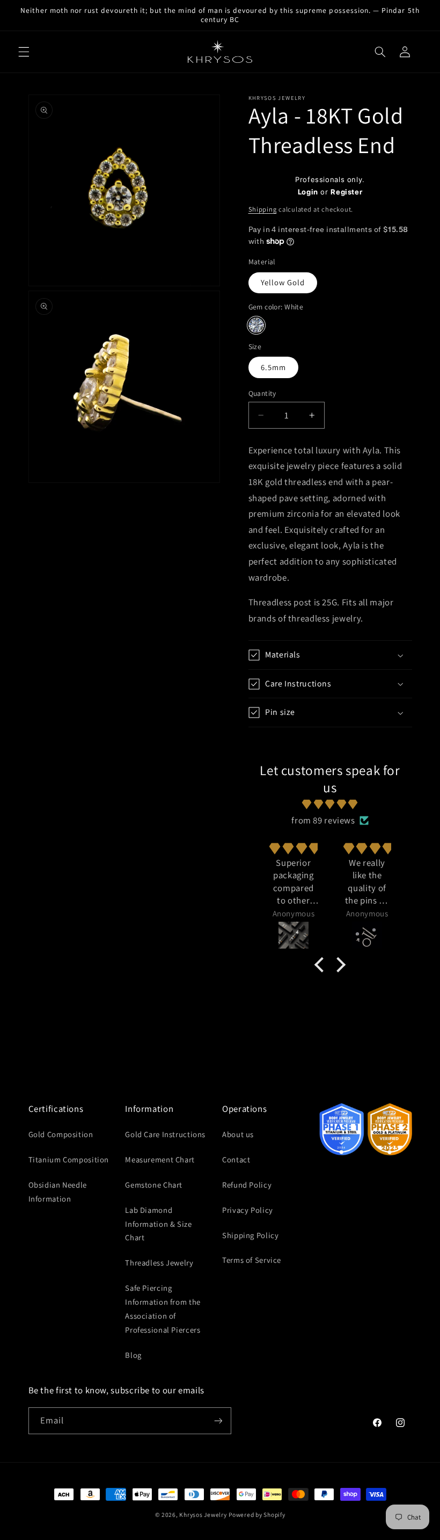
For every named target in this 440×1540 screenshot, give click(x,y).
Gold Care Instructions (165, 1134)
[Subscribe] (218, 1420)
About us (238, 1134)
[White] (256, 325)
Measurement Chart (160, 1159)
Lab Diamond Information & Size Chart (158, 1224)
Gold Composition (60, 1134)
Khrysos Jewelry (202, 1514)
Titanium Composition (68, 1159)
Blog (133, 1355)
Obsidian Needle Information (57, 1192)
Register (346, 191)
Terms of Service (251, 1260)
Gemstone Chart (153, 1185)
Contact (236, 1159)
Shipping (262, 209)
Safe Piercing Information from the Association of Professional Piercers (163, 1309)
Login (308, 191)
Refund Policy (247, 1185)
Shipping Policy (250, 1235)
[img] (330, 805)
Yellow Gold (283, 282)
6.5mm (273, 367)
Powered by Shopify (257, 1514)
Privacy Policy (247, 1210)
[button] (23, 51)
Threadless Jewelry (159, 1262)
